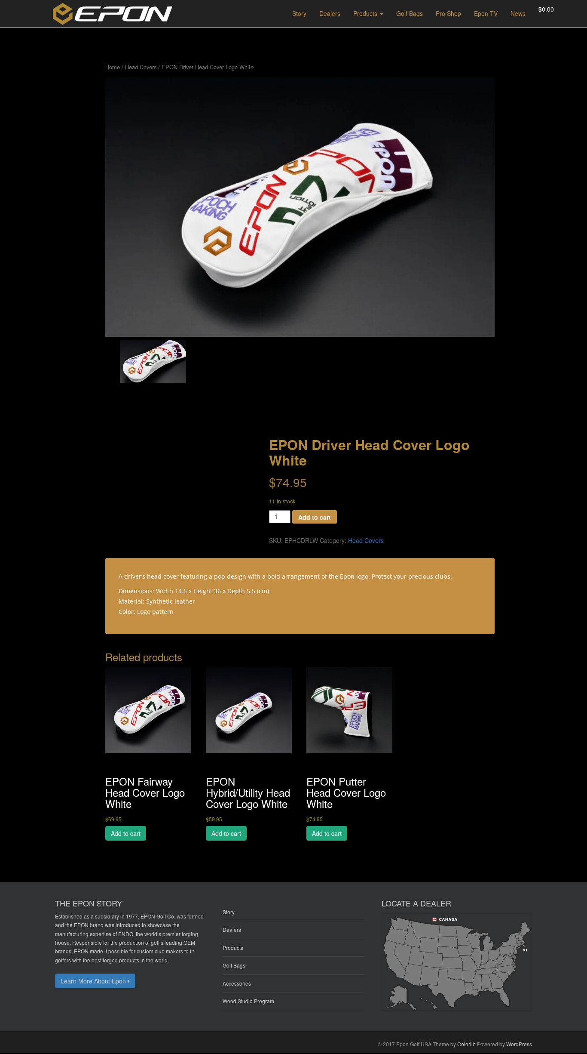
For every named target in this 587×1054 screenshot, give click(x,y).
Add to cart (314, 517)
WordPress (519, 1044)
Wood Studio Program (248, 1001)
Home (112, 67)
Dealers (232, 929)
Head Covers (140, 67)
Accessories (237, 983)
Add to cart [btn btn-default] (126, 833)
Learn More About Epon (94, 981)
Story (229, 911)
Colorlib (466, 1044)
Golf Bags (234, 965)
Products (233, 947)
